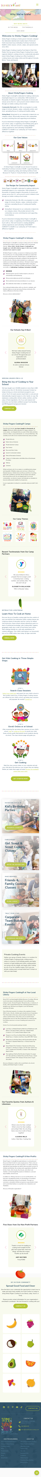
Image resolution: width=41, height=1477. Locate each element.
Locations (23, 1455)
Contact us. (28, 699)
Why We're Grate (24, 1446)
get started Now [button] (20, 779)
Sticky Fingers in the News (27, 1444)
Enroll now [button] (9, 638)
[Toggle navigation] (37, 4)
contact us (20, 1306)
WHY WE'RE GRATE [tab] (20, 24)
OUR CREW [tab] (20, 31)
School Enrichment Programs (9, 1441)
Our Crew (22, 1451)
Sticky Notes (4, 1457)
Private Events (4, 1451)
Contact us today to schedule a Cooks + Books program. (18, 1065)
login (10, 731)
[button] (5, 352)
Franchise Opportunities (26, 1460)
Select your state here (9, 693)
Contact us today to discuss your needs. (17, 485)
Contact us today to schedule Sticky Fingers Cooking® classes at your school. (20, 295)
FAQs (2, 1448)
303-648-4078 (25, 1426)
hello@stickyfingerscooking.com (30, 1429)
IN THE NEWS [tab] (13, 27)
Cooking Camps (5, 1446)
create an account (19, 731)
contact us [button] (9, 408)
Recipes (3, 1453)
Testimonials (23, 1448)
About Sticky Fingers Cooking (28, 1441)
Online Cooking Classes (7, 1444)
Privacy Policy (24, 1462)
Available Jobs (24, 1453)
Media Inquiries (24, 1457)
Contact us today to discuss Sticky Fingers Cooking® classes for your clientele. (20, 1189)
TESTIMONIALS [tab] (27, 27)
